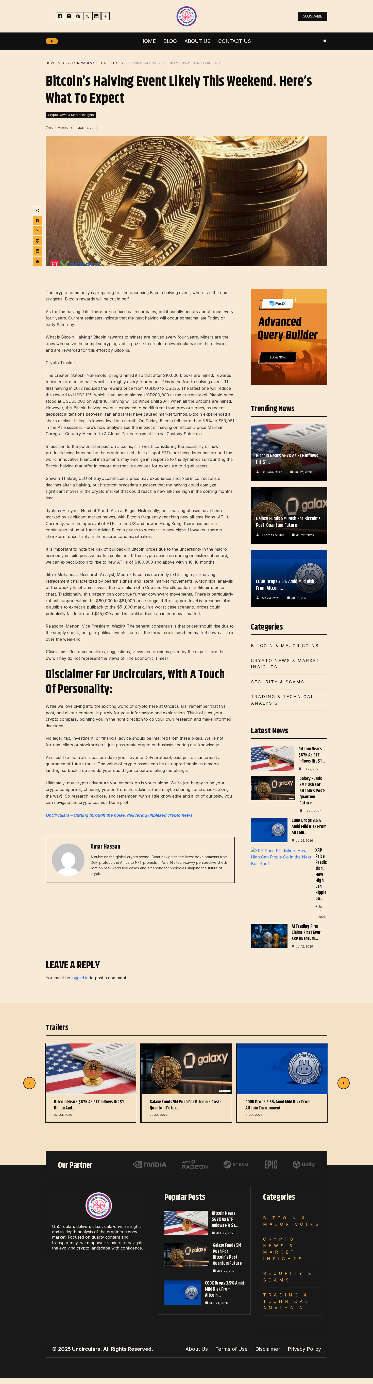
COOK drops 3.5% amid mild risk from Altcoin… (285, 585)
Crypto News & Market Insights (90, 63)
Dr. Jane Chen (272, 472)
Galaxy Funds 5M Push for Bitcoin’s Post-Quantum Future (288, 522)
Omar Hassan (59, 127)
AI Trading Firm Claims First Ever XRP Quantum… (306, 932)
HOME (50, 63)
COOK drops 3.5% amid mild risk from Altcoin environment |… (277, 1105)
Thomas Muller (273, 535)
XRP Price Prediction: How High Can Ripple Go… (321, 875)
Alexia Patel (270, 598)
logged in (80, 977)
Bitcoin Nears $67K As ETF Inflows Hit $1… (287, 459)
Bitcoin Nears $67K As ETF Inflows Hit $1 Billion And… (89, 1105)
